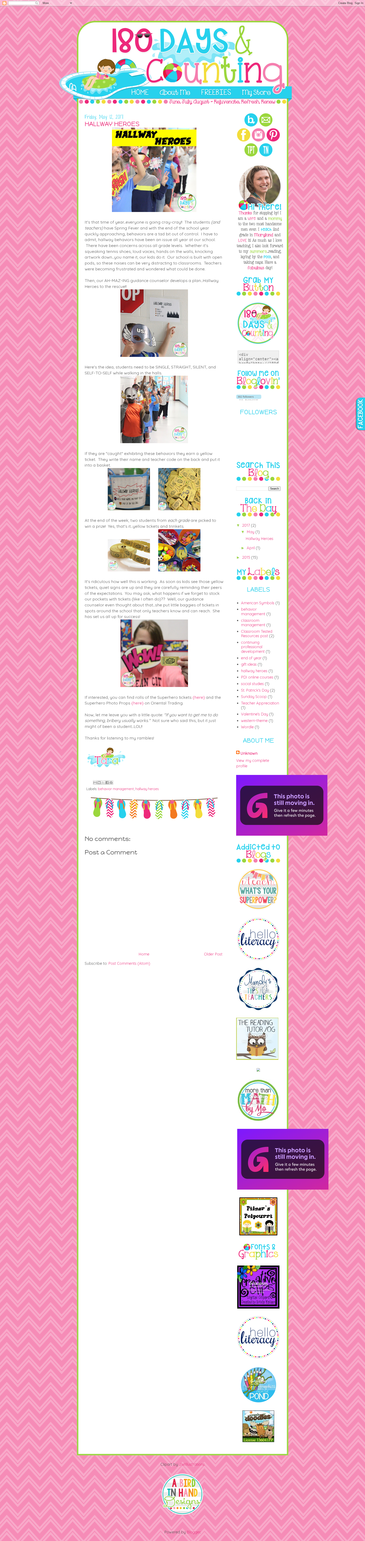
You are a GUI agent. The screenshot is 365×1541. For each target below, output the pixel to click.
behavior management (116, 789)
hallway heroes (147, 789)
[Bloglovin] (251, 125)
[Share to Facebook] (107, 782)
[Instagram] (258, 140)
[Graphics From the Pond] (258, 1401)
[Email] (266, 125)
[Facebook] (244, 140)
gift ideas (249, 664)
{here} (199, 697)
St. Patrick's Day (255, 690)
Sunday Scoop (254, 696)
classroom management (253, 622)
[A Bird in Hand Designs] (182, 1514)
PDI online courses (257, 677)
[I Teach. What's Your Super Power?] (258, 909)
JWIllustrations (192, 1464)
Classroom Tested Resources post (256, 633)
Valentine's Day (254, 714)
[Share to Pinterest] (111, 782)
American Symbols (257, 602)
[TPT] (251, 155)
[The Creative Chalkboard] (258, 1307)
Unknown (248, 753)
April (251, 547)
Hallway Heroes (259, 538)
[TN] (266, 155)
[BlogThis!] (99, 782)
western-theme (254, 720)
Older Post (213, 954)
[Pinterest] (273, 140)
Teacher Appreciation (260, 703)
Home (144, 954)
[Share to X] (103, 782)
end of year (251, 658)
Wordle (247, 727)
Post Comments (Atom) (129, 963)
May (251, 531)
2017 (246, 525)
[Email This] (95, 782)
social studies (252, 683)
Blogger (193, 1532)
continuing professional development (253, 647)
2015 (246, 557)
